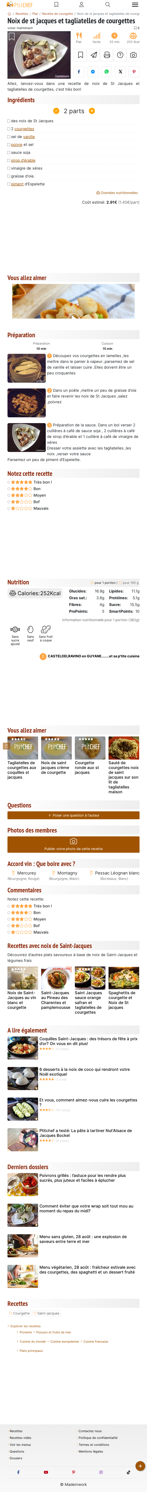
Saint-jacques (48, 1313)
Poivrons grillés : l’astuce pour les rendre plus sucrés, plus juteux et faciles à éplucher (82, 1178)
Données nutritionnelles (119, 193)
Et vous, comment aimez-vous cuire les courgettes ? (88, 1102)
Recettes (16, 1431)
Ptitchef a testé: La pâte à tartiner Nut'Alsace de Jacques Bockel (85, 1133)
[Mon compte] (81, 4)
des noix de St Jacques (32, 121)
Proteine (26, 1332)
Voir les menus (20, 1445)
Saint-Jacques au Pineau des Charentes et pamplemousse (55, 1000)
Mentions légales (91, 1451)
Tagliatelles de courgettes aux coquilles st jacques (21, 770)
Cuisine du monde (33, 1341)
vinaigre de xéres (26, 168)
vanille (29, 136)
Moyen (39, 495)
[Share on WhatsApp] (106, 71)
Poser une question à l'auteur (76, 815)
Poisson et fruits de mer (53, 1332)
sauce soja (20, 152)
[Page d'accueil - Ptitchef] (9, 14)
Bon (37, 488)
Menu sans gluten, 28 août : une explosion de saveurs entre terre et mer (83, 1239)
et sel (22, 144)
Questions (17, 1451)
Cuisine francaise (95, 1341)
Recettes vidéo (20, 1438)
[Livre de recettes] (56, 4)
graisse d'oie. (23, 176)
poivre (16, 144)
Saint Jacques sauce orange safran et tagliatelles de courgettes (88, 1002)
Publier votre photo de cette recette (73, 849)
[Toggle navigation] (135, 5)
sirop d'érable (23, 160)
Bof (36, 502)
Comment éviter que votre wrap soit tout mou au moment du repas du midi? (86, 1208)
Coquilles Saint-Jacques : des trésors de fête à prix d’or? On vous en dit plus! (88, 1041)
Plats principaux (31, 1351)
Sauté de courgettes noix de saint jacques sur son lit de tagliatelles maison (124, 777)
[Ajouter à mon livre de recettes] (80, 55)
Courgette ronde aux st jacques (87, 767)
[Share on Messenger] (92, 71)
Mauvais (41, 508)
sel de (23, 136)
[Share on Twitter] (120, 71)
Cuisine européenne (64, 1341)
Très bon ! (42, 482)
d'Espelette (28, 184)
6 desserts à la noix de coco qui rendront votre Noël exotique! (84, 1072)
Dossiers (16, 1458)
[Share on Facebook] (79, 71)
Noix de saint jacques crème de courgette (55, 767)
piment (17, 184)
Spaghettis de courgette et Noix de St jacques (122, 1000)
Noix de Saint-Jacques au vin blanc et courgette (21, 1000)
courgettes (24, 128)
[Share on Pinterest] (134, 71)
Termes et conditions (94, 1445)
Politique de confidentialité (98, 1438)
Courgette (21, 1313)
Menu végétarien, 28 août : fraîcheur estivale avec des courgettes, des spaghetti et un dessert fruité (87, 1269)
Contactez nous (90, 1431)
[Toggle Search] (108, 4)
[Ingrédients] (7, 745)
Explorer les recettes (26, 1326)
